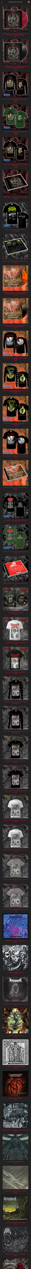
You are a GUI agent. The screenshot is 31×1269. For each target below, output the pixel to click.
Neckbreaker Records (15, 2)
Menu (2, 2)
